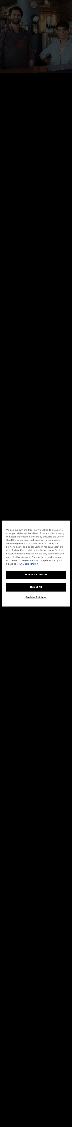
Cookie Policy (30, 564)
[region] (36, 563)
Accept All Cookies (35, 575)
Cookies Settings (35, 597)
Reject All (36, 587)
